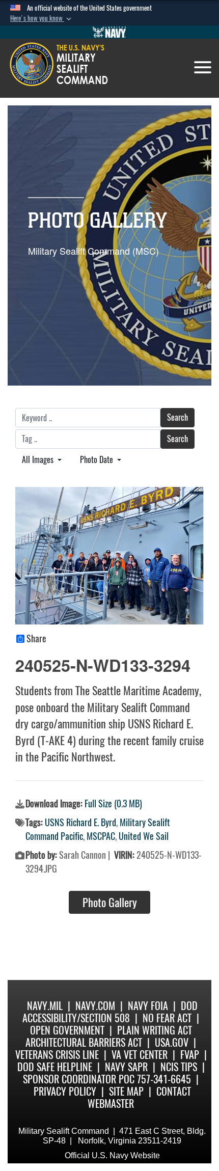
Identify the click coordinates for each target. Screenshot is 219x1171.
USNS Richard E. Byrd (80, 822)
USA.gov (171, 1042)
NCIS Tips (178, 1067)
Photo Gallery (110, 902)
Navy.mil (45, 1006)
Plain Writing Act (154, 1030)
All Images (39, 459)
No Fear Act (167, 1018)
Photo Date (97, 459)
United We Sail (144, 836)
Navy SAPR (126, 1067)
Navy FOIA (148, 1006)
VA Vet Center (140, 1054)
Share (36, 639)
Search (177, 417)
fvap (189, 1054)
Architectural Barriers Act (83, 1042)
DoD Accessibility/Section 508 (110, 1012)
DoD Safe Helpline (54, 1067)
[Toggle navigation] (202, 67)
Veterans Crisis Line (57, 1054)
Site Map (126, 1091)
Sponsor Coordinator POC (78, 1079)
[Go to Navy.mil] (109, 32)
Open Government (67, 1030)
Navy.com (95, 1006)
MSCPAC (101, 836)
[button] (41, 18)
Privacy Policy (65, 1091)
